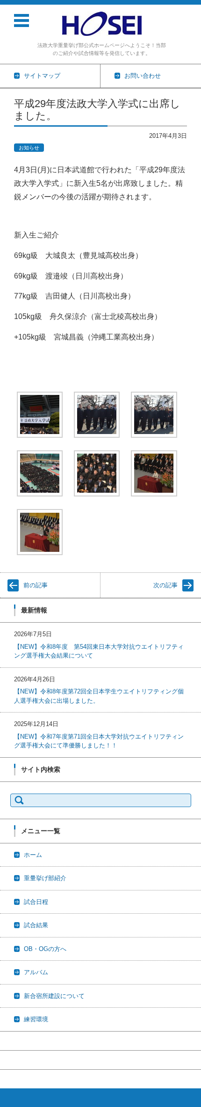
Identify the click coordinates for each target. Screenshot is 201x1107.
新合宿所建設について (54, 995)
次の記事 (165, 585)
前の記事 (35, 585)
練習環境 (36, 1019)
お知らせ (29, 147)
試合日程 (36, 901)
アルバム (36, 972)
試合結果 (36, 925)
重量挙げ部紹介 (45, 878)
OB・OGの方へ (45, 948)
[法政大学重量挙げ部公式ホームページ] (101, 24)
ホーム (33, 854)
